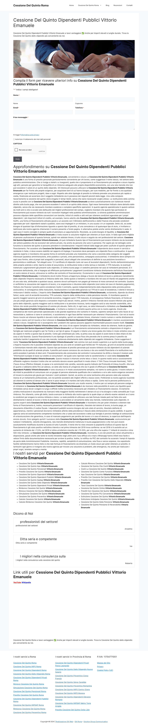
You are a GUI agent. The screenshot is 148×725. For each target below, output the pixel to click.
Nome (15, 103)
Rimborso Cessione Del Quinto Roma (29, 709)
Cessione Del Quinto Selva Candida (70, 682)
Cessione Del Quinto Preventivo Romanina (73, 686)
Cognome (79, 103)
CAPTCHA (17, 144)
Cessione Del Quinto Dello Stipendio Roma (31, 674)
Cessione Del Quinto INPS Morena (70, 693)
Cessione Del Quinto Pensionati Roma (29, 691)
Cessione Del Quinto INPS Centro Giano (72, 690)
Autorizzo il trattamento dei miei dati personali (33, 139)
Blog (107, 5)
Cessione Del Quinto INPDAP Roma (28, 705)
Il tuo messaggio (20, 117)
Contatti (129, 5)
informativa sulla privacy (30, 135)
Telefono (79, 108)
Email (16, 108)
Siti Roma (78, 722)
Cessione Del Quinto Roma (31, 5)
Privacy (100, 667)
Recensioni (118, 5)
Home (71, 5)
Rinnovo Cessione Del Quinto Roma (28, 684)
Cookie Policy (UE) (105, 670)
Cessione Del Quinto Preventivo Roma (29, 712)
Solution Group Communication (96, 722)
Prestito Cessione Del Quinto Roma (28, 695)
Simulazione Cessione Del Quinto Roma (30, 688)
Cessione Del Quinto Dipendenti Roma (29, 670)
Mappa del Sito (103, 663)
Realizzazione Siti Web (64, 722)
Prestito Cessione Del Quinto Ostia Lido (72, 710)
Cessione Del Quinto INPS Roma (27, 667)
